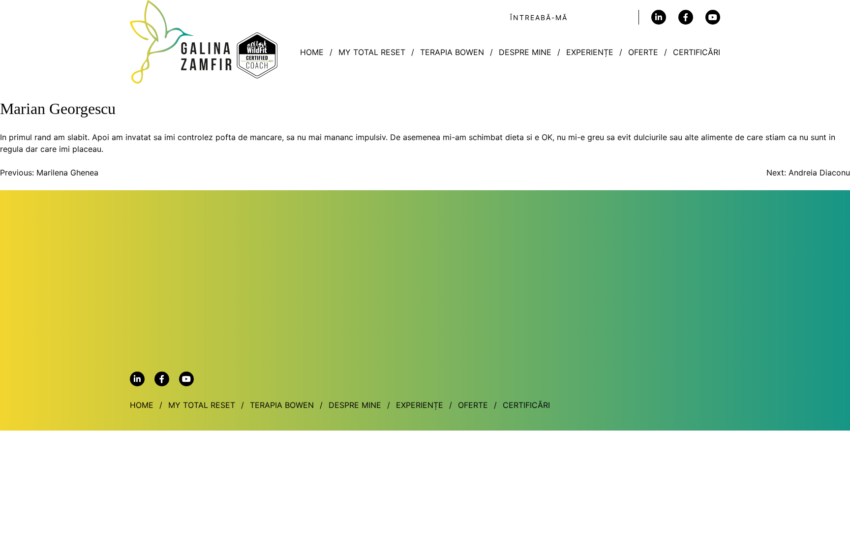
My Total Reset (371, 52)
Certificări (696, 52)
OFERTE (643, 52)
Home (312, 52)
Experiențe (589, 52)
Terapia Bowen (452, 52)
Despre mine (525, 52)
